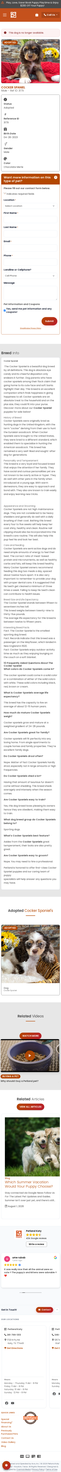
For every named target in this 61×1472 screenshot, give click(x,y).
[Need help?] (6, 1465)
